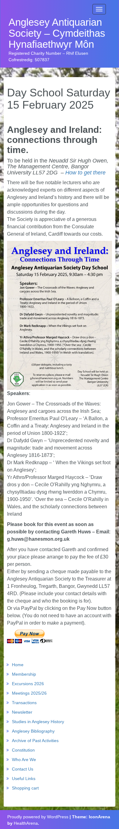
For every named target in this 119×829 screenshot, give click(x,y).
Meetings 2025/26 (29, 693)
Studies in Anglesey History (38, 721)
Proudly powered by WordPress (37, 816)
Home (17, 664)
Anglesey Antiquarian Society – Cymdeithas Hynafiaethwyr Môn (57, 33)
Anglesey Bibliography (33, 731)
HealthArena (26, 823)
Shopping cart (25, 788)
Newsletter (22, 712)
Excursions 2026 (28, 683)
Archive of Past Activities (35, 740)
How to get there (85, 173)
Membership (24, 674)
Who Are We (24, 759)
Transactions (24, 702)
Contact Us (22, 769)
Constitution (23, 750)
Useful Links (23, 778)
